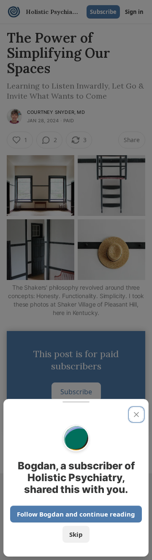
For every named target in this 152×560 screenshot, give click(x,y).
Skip (76, 534)
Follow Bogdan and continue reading (76, 514)
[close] (136, 414)
